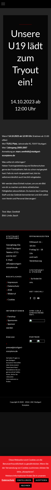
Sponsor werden (10, 326)
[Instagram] (34, 298)
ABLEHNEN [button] (25, 486)
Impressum (12, 282)
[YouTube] (38, 298)
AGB (9, 290)
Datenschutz (13, 286)
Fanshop (11, 316)
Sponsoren (12, 320)
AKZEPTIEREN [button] (41, 480)
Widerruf (11, 293)
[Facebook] (30, 298)
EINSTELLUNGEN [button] (24, 480)
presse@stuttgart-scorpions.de (14, 349)
